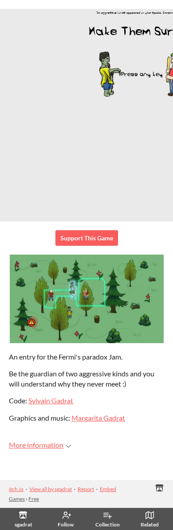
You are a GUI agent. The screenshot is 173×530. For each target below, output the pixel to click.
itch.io (16, 489)
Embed (108, 489)
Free (33, 498)
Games (17, 498)
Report (86, 489)
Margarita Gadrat (98, 418)
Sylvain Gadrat (50, 400)
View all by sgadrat (50, 489)
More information (36, 445)
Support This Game (86, 238)
